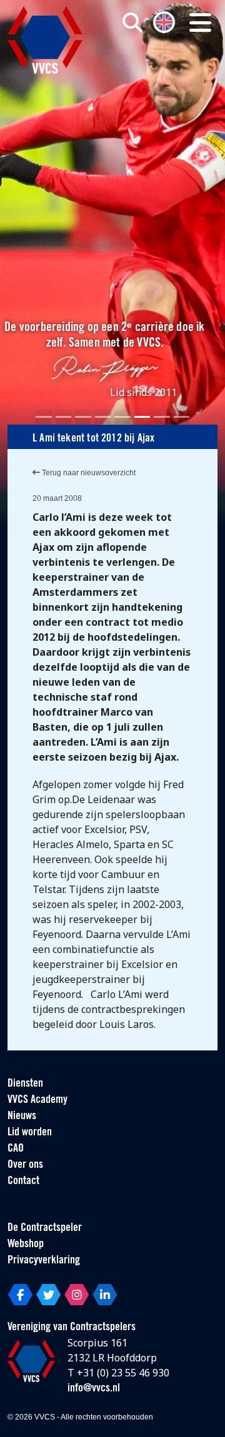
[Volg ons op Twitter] (48, 1294)
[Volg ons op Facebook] (20, 1294)
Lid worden (30, 1132)
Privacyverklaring (44, 1261)
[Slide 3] (83, 417)
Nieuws (22, 1116)
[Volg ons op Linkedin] (104, 1294)
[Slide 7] (162, 417)
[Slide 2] (64, 417)
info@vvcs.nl (94, 1389)
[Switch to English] (164, 21)
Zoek (155, 73)
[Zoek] (132, 22)
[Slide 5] (122, 417)
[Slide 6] (142, 417)
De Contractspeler (45, 1228)
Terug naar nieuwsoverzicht (88, 472)
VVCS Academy (38, 1100)
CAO (16, 1149)
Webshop (26, 1244)
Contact (23, 1181)
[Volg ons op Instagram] (76, 1294)
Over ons (25, 1165)
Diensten (25, 1084)
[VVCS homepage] (45, 40)
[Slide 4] (103, 417)
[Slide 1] (44, 417)
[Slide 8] (182, 417)
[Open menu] (200, 22)
